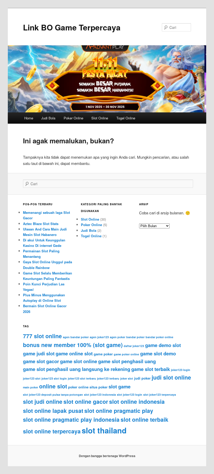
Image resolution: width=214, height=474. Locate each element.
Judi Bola (48, 118)
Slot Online (99, 118)
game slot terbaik (150, 369)
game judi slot (39, 353)
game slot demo (158, 353)
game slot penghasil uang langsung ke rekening (76, 369)
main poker (30, 387)
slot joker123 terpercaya (159, 394)
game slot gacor (41, 361)
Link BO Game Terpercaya (72, 27)
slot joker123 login (129, 394)
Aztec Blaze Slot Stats (40, 223)
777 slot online (42, 336)
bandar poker (135, 337)
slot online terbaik (144, 419)
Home (28, 118)
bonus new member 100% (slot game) (73, 345)
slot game (119, 386)
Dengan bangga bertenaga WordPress (107, 455)
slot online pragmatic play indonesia (71, 419)
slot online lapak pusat (53, 411)
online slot (53, 386)
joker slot (126, 378)
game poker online (126, 354)
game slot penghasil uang (127, 361)
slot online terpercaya (52, 431)
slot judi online (42, 402)
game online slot (74, 353)
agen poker (117, 337)
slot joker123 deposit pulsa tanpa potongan (53, 394)
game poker (103, 353)
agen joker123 (99, 337)
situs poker (99, 387)
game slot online (78, 361)
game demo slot (163, 345)
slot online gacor (85, 402)
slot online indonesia (137, 402)
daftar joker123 (134, 346)
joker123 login (180, 370)
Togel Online (125, 118)
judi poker (142, 378)
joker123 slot (31, 378)
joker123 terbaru (108, 378)
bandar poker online (159, 337)
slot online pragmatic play (118, 411)
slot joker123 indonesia (100, 394)
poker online (78, 387)
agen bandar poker (76, 337)
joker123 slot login (54, 378)
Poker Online (73, 118)
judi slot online (171, 377)
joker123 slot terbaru (82, 378)
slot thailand (104, 430)
